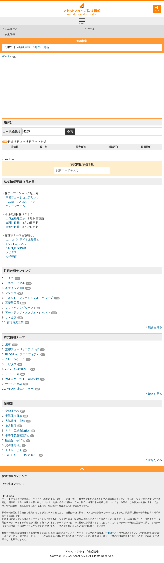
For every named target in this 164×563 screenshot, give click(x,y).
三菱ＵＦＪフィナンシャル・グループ (29, 297)
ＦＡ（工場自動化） (17, 430)
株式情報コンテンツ (14, 476)
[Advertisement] (82, 88)
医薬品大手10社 (15, 440)
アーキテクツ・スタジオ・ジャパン (27, 312)
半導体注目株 (13, 415)
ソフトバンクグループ (19, 307)
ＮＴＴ (9, 278)
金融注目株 (13, 222)
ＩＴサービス (13, 450)
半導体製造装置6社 (17, 435)
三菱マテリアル (15, 283)
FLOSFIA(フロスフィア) (21, 201)
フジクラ (10, 292)
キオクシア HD (14, 288)
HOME (5, 56)
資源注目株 (13, 226)
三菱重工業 (12, 302)
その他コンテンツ (13, 483)
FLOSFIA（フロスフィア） (22, 354)
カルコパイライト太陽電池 (22, 239)
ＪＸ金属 (10, 317)
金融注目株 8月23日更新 (32, 47)
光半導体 (11, 256)
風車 (8, 344)
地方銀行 (10, 425)
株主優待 (10, 34)
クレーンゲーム (15, 205)
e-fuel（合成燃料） (17, 369)
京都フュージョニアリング (22, 197)
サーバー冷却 (13, 383)
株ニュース (11, 28)
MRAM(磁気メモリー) (20, 388)
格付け (90, 28)
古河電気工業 (15, 322)
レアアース (12, 374)
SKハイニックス (16, 243)
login (157, 11)
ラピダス (11, 252)
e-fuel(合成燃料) (16, 248)
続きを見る (155, 327)
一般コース (110, 533)
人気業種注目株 (15, 218)
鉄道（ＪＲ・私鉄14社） (22, 455)
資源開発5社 (13, 445)
